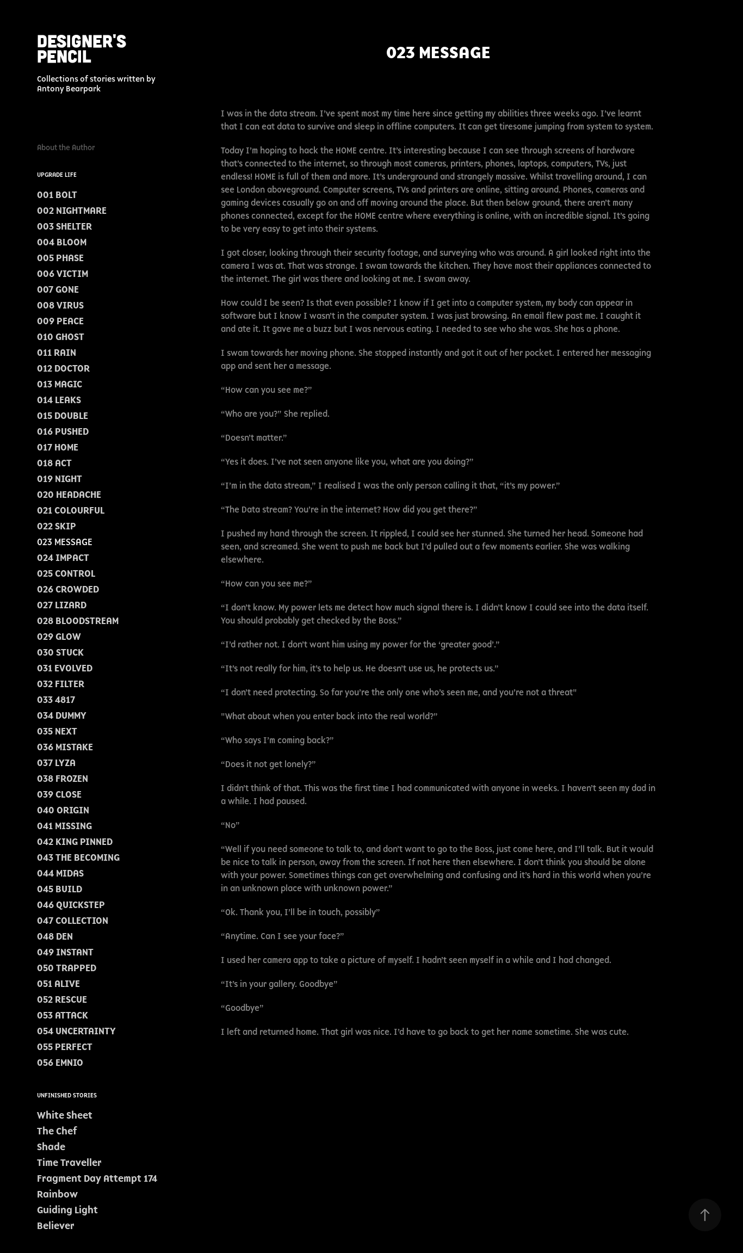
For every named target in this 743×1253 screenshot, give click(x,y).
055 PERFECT (64, 1047)
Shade (51, 1147)
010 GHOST (60, 337)
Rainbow (57, 1194)
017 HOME (57, 447)
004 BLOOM (61, 242)
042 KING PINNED (75, 842)
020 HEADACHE (69, 495)
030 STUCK (60, 652)
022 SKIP (56, 526)
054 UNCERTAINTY (76, 1031)
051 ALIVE (58, 984)
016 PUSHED (63, 431)
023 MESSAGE (64, 542)
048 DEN (55, 936)
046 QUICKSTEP (71, 905)
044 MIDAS (60, 873)
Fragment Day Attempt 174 (97, 1178)
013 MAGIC (59, 384)
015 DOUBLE (62, 416)
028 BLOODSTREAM (78, 621)
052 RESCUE (62, 999)
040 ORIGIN (63, 810)
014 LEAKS (59, 400)
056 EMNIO (60, 1063)
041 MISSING (64, 826)
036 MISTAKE (65, 747)
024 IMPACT (63, 558)
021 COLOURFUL (70, 510)
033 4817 (56, 700)
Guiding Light (67, 1210)
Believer (56, 1226)
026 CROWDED (68, 589)
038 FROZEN (62, 779)
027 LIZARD (61, 605)
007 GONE (58, 289)
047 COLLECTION (72, 921)
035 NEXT (57, 731)
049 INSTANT (65, 952)
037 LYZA (56, 763)
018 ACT (54, 463)
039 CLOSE (59, 794)
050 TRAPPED (66, 968)
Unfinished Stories (67, 1095)
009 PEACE (60, 321)
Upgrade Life (57, 174)
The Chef (57, 1131)
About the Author (66, 147)
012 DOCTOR (63, 368)
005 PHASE (60, 258)
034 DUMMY (61, 715)
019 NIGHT (59, 479)
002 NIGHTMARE (72, 211)
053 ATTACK (62, 1015)
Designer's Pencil (84, 48)
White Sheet (64, 1115)
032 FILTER (60, 684)
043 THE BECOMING (78, 857)
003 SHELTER (64, 226)
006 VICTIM (62, 274)
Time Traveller (69, 1163)
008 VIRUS (60, 305)
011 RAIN (56, 353)
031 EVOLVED (64, 668)
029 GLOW (59, 637)
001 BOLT (57, 195)
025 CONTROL (66, 573)
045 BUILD (59, 889)
